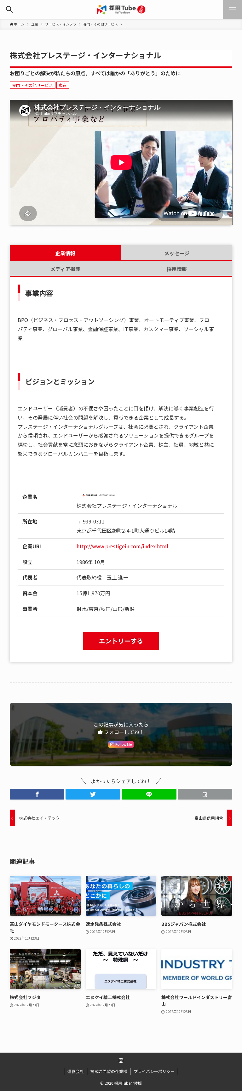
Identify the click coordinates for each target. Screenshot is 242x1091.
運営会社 (75, 1071)
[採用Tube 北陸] (121, 9)
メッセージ (176, 253)
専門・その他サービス (32, 85)
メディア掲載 (65, 269)
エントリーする (121, 640)
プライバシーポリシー (154, 1071)
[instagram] (121, 1060)
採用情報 (177, 269)
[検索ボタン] (9, 9)
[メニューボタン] (232, 9)
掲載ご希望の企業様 (108, 1071)
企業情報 (65, 253)
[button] (37, 794)
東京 (63, 85)
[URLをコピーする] (205, 794)
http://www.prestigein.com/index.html (122, 546)
